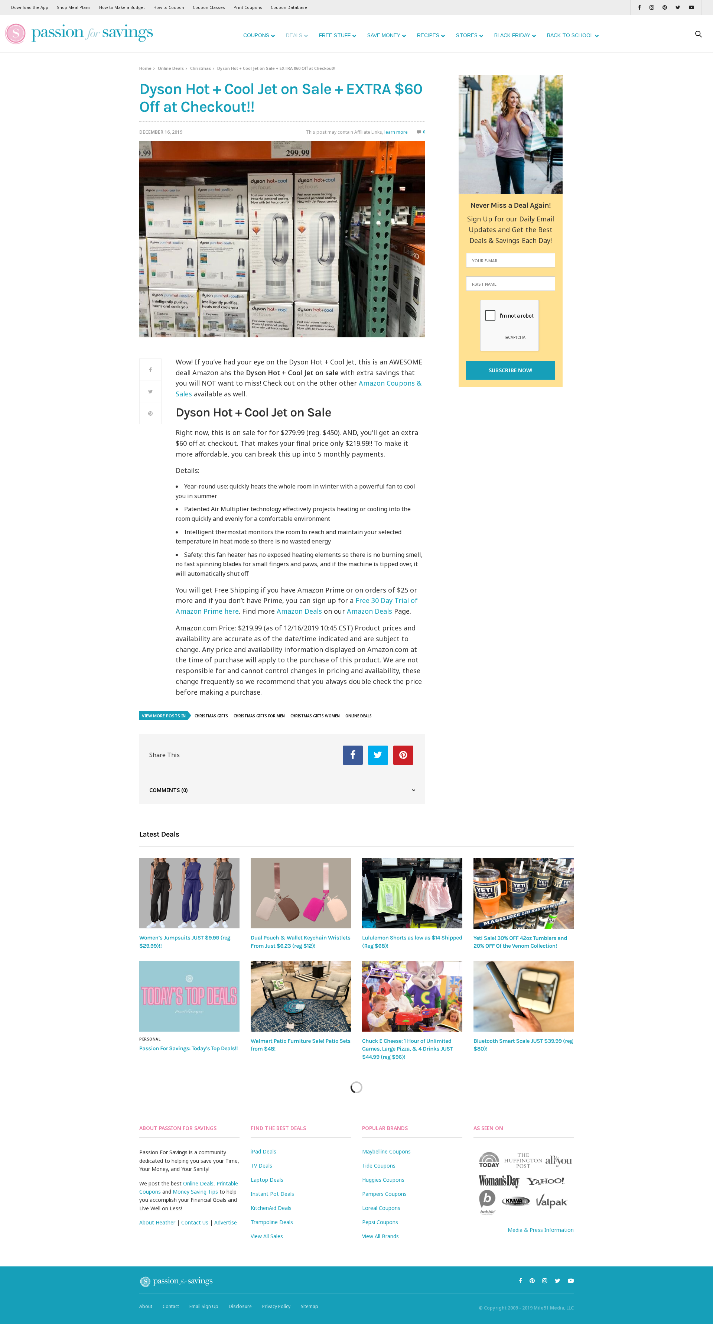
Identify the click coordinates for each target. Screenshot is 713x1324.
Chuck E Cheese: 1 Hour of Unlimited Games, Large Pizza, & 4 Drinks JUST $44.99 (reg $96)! (407, 1049)
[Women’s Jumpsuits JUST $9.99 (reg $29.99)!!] (189, 893)
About (145, 1306)
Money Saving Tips (195, 1191)
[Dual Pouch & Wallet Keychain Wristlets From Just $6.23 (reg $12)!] (301, 893)
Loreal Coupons (381, 1207)
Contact (171, 1306)
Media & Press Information (541, 1229)
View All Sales (267, 1236)
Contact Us (194, 1222)
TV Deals (261, 1165)
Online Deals (171, 68)
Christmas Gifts (211, 715)
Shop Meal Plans (74, 7)
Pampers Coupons (384, 1193)
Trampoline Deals (272, 1222)
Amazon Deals (299, 611)
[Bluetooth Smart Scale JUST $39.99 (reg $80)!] (523, 996)
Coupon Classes (209, 7)
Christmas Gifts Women (315, 715)
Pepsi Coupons (380, 1222)
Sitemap (309, 1306)
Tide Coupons (378, 1165)
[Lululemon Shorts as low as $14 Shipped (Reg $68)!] (412, 893)
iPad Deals (263, 1151)
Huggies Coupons (383, 1179)
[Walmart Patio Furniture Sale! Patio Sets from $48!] (301, 996)
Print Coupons (248, 7)
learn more (396, 132)
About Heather (157, 1222)
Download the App (29, 7)
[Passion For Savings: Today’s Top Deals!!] (189, 996)
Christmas (200, 68)
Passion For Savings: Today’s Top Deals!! (188, 1048)
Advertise (225, 1222)
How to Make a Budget (122, 7)
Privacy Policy (276, 1306)
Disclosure (240, 1306)
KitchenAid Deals (271, 1207)
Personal (149, 1039)
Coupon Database (289, 7)
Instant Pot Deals (272, 1193)
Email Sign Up (203, 1306)
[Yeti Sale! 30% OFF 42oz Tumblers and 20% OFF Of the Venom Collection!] (523, 893)
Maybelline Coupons (386, 1151)
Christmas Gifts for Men (259, 715)
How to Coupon (168, 7)
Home (145, 68)
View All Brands (380, 1236)
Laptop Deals (267, 1179)
